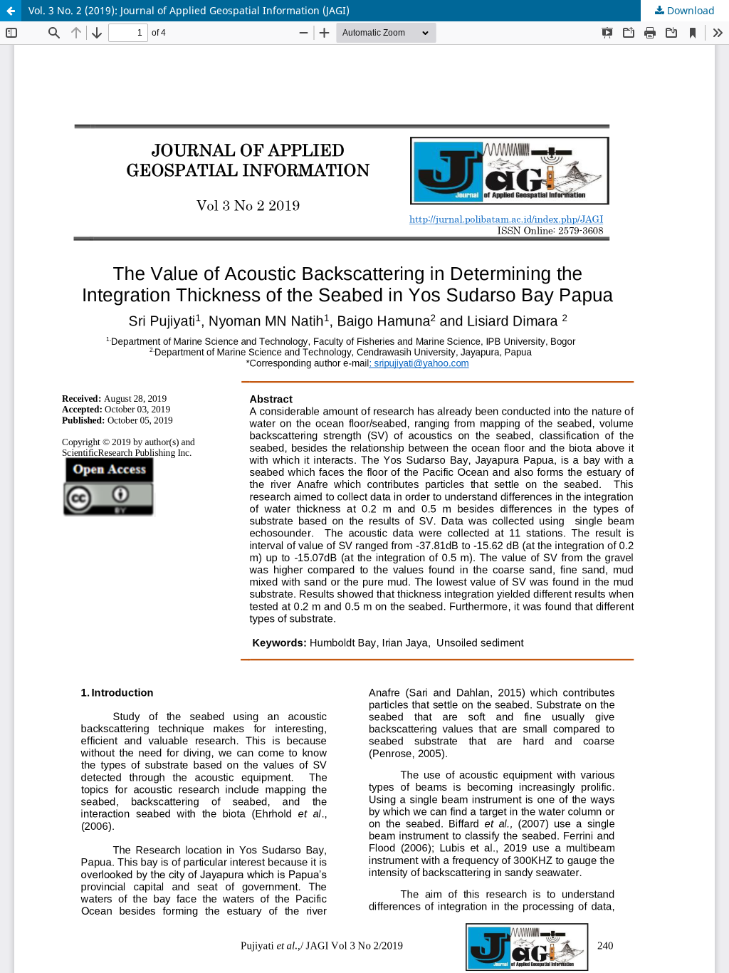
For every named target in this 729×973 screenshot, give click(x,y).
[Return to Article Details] (10, 10)
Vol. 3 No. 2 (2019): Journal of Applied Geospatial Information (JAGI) (189, 10)
